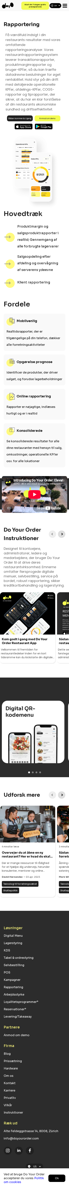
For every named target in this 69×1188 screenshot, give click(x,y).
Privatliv (10, 1098)
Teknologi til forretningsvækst (20, 883)
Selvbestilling (14, 965)
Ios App (23, 126)
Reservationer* (15, 1009)
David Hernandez (12, 877)
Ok (57, 1178)
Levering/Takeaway (18, 1017)
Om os (8, 1076)
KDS (7, 950)
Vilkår (8, 1105)
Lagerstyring (13, 943)
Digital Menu (13, 936)
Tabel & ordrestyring (18, 958)
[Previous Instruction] (52, 534)
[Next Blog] (61, 795)
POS (7, 972)
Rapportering (13, 987)
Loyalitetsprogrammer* (21, 1002)
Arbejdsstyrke (14, 994)
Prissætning (13, 1061)
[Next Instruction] (61, 534)
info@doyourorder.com (21, 1138)
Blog (7, 1054)
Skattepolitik (10, 890)
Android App (44, 126)
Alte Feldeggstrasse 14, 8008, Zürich (31, 1131)
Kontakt (9, 1083)
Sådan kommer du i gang (19, 118)
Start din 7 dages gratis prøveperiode (35, 5)
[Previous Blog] (52, 795)
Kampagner (12, 980)
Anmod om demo (47, 118)
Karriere (9, 1090)
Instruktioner (13, 1112)
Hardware (11, 1068)
